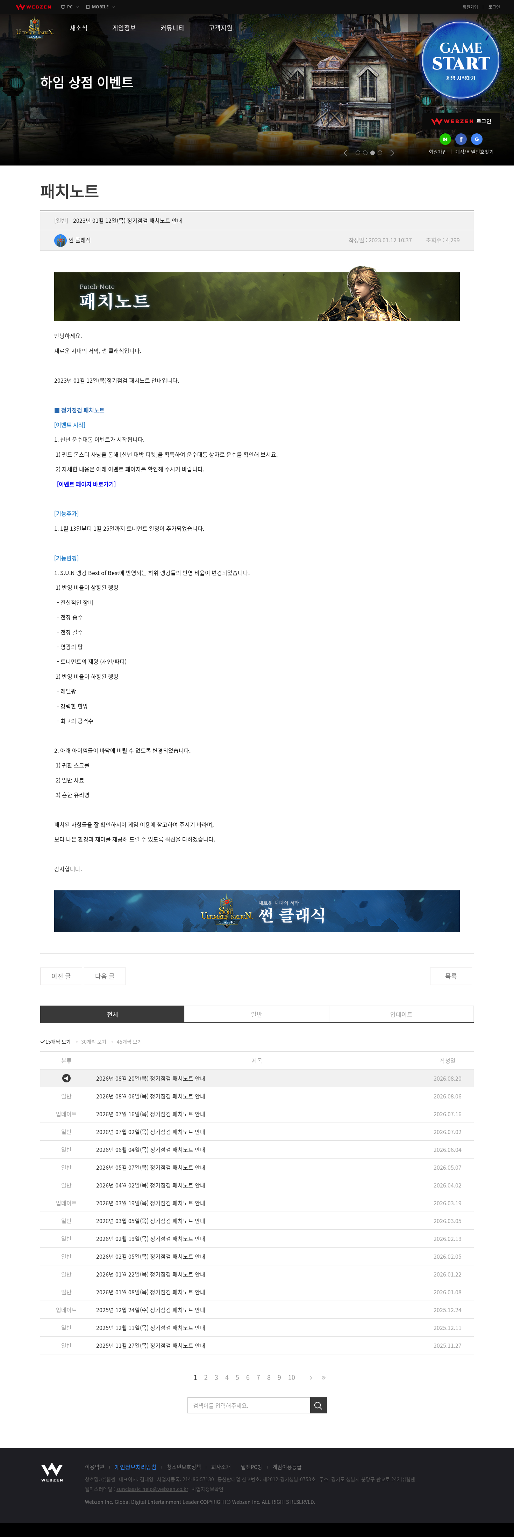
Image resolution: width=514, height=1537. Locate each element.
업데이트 (401, 1014)
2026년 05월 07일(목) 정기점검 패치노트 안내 (150, 1167)
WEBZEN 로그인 (461, 121)
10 (291, 1377)
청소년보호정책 (184, 1467)
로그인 (494, 7)
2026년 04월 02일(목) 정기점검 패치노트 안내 (150, 1185)
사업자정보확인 (207, 1488)
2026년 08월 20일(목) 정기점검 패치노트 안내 (150, 1078)
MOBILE (100, 7)
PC (70, 7)
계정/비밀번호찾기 (474, 151)
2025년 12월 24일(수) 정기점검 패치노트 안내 (150, 1310)
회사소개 (221, 1467)
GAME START (460, 60)
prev (346, 153)
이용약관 (95, 1467)
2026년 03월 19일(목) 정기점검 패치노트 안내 (150, 1203)
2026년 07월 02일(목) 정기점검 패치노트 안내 (150, 1131)
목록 (451, 976)
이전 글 (61, 976)
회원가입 (470, 7)
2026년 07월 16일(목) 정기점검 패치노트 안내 (150, 1114)
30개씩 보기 (93, 1041)
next (392, 153)
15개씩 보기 (58, 1041)
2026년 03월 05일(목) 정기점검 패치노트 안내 (150, 1220)
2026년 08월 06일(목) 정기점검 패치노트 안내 (150, 1096)
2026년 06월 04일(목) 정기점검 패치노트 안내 (150, 1149)
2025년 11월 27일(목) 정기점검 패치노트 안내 (150, 1345)
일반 (256, 1014)
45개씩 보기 (129, 1041)
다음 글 (105, 976)
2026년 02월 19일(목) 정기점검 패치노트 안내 (150, 1238)
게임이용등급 (287, 1467)
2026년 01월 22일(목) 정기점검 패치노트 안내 (150, 1274)
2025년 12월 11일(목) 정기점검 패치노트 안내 (150, 1327)
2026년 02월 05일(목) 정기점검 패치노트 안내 (150, 1256)
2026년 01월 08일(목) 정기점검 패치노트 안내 (150, 1292)
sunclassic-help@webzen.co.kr (152, 1488)
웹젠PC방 (251, 1467)
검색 (318, 1405)
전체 (112, 1014)
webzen (33, 7)
